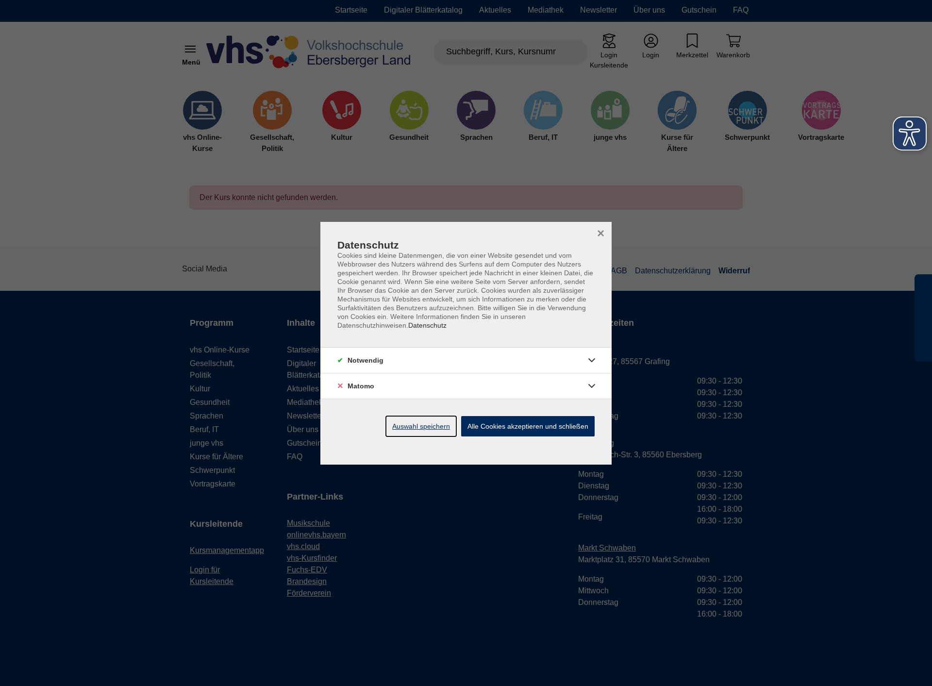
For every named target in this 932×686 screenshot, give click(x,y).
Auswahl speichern (421, 426)
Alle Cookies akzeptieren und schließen (527, 426)
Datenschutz (427, 325)
